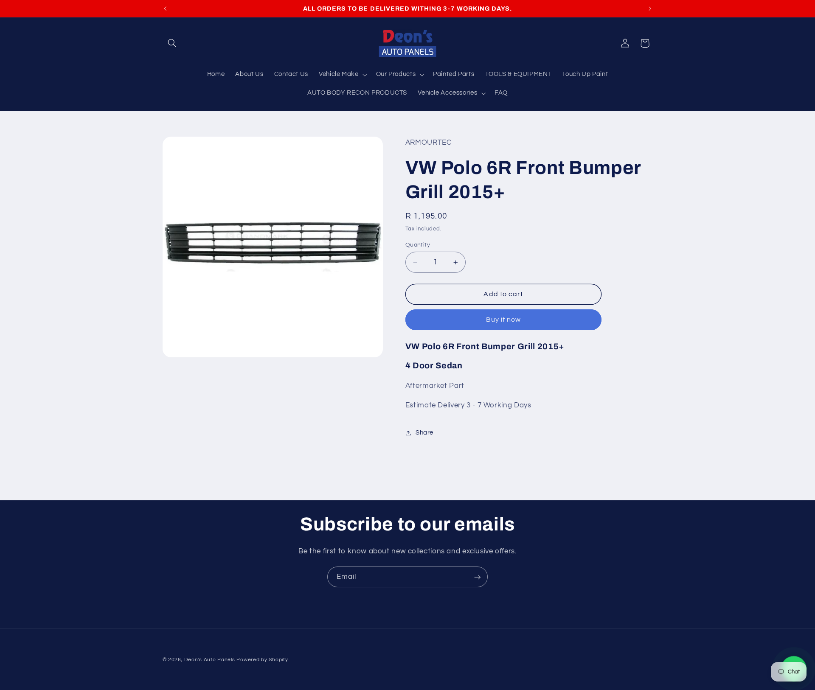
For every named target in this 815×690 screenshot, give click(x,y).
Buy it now (503, 320)
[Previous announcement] (165, 8)
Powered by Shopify (262, 659)
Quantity (417, 245)
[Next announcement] (650, 8)
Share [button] (424, 432)
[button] (172, 43)
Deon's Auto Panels (209, 659)
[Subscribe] (477, 577)
